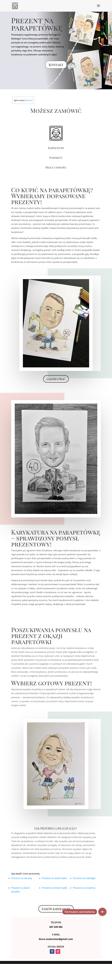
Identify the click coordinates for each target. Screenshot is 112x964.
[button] (102, 912)
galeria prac (55, 379)
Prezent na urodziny (84, 887)
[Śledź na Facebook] (52, 951)
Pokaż (29, 100)
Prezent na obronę (22, 878)
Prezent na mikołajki (84, 878)
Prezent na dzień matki (55, 887)
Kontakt (56, 64)
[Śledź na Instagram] (58, 951)
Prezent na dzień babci (55, 878)
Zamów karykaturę (56, 909)
